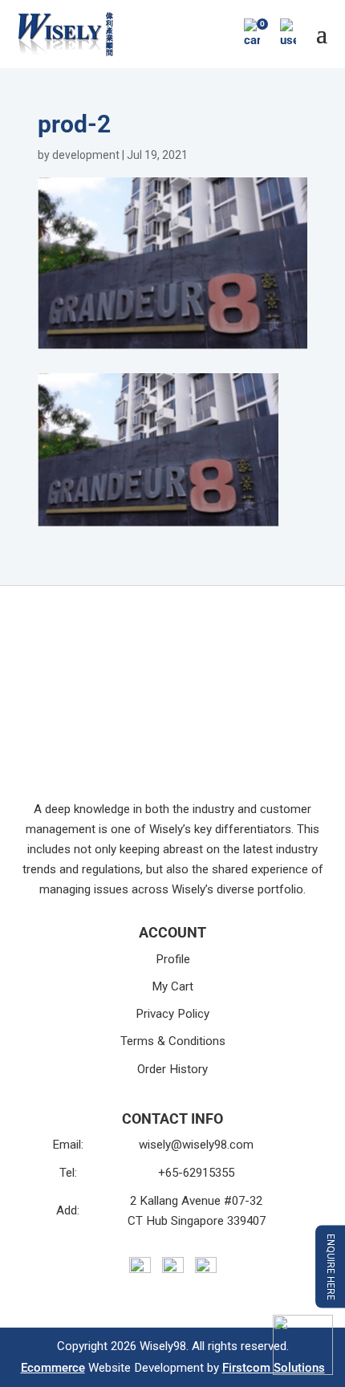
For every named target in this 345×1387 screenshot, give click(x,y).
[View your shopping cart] (252, 34)
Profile (173, 959)
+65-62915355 (196, 1172)
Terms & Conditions (172, 1041)
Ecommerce (53, 1368)
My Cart (172, 986)
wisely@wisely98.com (196, 1144)
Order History (172, 1069)
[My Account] (288, 34)
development (86, 154)
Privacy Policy (172, 1014)
